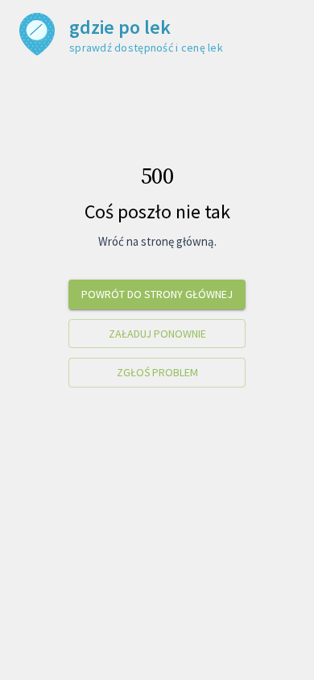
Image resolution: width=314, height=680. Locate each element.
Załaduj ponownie (157, 333)
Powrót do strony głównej (157, 294)
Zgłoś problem (157, 372)
